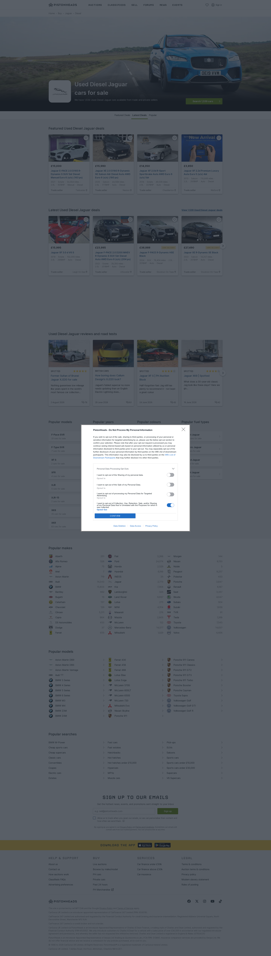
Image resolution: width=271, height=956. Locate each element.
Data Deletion (119, 526)
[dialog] (135, 478)
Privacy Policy (151, 526)
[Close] (184, 430)
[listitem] (135, 468)
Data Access (135, 526)
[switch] (170, 475)
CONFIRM (115, 516)
